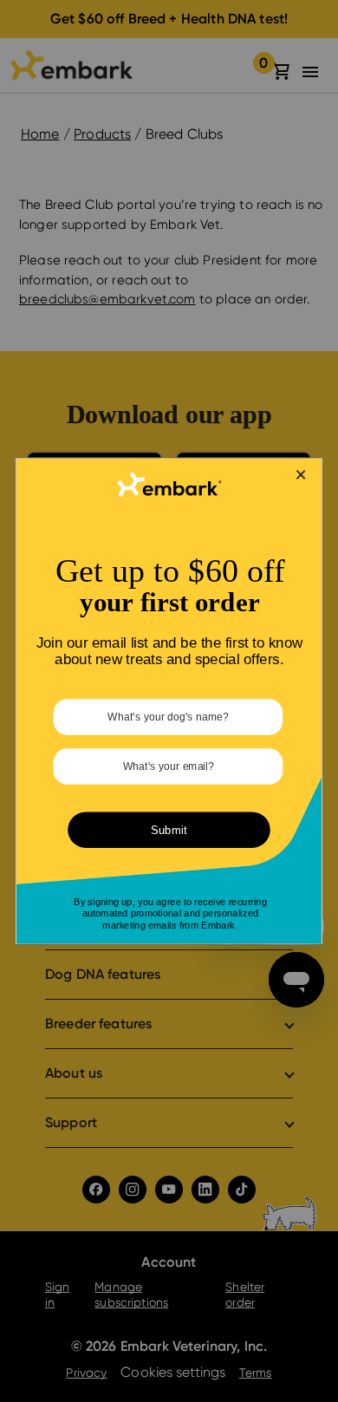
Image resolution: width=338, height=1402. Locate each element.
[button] (301, 474)
